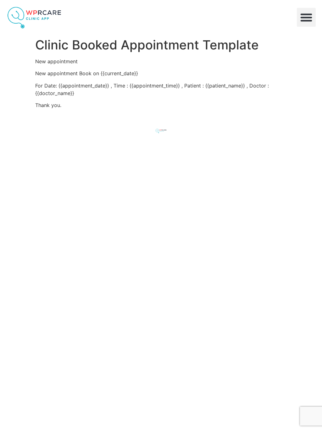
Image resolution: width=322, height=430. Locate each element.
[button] (306, 17)
